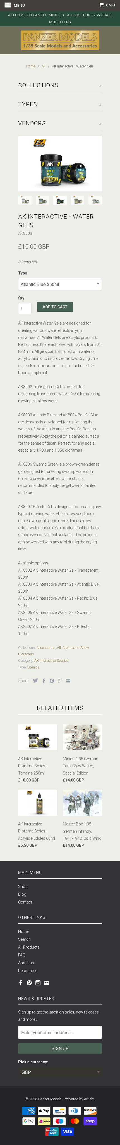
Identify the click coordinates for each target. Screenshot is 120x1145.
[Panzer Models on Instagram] (37, 982)
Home (23, 931)
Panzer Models (50, 1099)
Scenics (33, 667)
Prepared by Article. (79, 1099)
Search (24, 939)
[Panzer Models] (60, 40)
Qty (21, 298)
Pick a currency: (33, 1062)
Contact (25, 902)
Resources (27, 970)
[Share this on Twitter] (34, 680)
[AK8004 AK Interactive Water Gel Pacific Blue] (60, 164)
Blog (22, 894)
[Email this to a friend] (66, 681)
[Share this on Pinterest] (50, 681)
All (59, 648)
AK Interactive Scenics (51, 660)
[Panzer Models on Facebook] (20, 982)
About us (26, 963)
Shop (23, 886)
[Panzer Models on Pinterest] (29, 982)
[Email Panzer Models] (46, 982)
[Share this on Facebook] (42, 681)
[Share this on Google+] (58, 681)
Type (22, 273)
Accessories (46, 648)
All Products (29, 947)
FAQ (21, 955)
